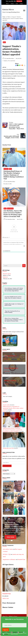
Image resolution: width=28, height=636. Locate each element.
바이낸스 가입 (6, 554)
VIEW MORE (10, 537)
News (7, 3)
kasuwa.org (7, 334)
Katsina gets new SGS (8, 448)
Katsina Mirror (8, 9)
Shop (21, 3)
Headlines (6, 169)
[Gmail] (20, 65)
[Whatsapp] (19, 65)
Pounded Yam (21, 559)
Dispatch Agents (7, 273)
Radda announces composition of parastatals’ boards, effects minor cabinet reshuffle (13, 408)
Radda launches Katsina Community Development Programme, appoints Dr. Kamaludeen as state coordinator (12, 429)
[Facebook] (16, 65)
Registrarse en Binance (9, 559)
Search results (6, 405)
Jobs (17, 3)
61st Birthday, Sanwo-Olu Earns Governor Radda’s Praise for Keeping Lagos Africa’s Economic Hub (13, 213)
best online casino (8, 549)
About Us (4, 616)
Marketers (5, 277)
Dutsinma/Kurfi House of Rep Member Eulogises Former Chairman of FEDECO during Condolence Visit (14, 175)
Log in (4, 411)
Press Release (10, 208)
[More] (22, 65)
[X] (17, 65)
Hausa (12, 3)
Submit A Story (13, 616)
